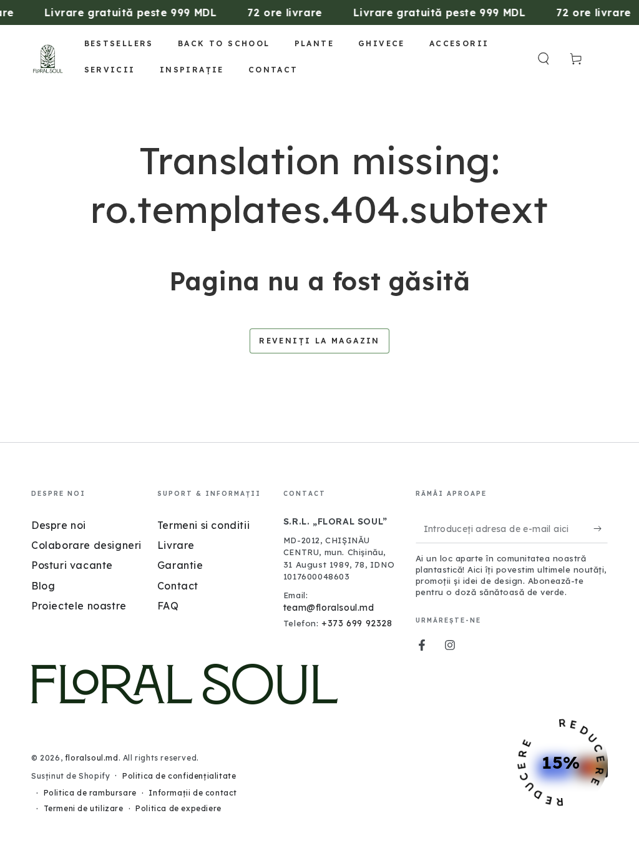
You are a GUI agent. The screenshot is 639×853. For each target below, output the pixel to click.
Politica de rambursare (90, 792)
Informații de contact (193, 792)
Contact (177, 585)
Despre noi (58, 525)
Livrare (176, 545)
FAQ (168, 605)
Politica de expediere (178, 808)
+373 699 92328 (356, 623)
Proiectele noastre (79, 605)
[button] (543, 58)
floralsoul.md (92, 757)
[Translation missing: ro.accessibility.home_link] (47, 58)
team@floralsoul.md (328, 607)
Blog (43, 585)
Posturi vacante (72, 565)
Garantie (180, 565)
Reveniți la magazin (319, 340)
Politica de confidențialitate (179, 776)
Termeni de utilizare (84, 808)
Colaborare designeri (86, 545)
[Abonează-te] (600, 529)
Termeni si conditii (203, 525)
